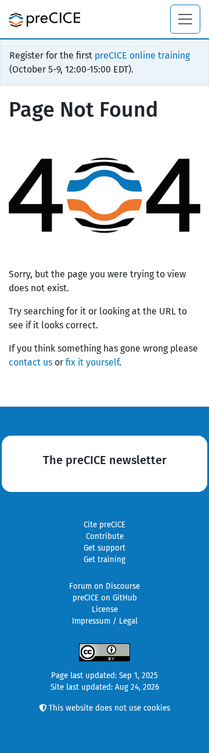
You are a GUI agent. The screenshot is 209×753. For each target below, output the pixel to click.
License (105, 609)
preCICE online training (142, 55)
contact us (30, 362)
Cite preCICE (104, 525)
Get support (104, 548)
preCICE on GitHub (105, 598)
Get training (104, 559)
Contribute (105, 536)
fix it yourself (92, 362)
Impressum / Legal (105, 621)
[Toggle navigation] (185, 19)
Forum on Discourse (104, 586)
